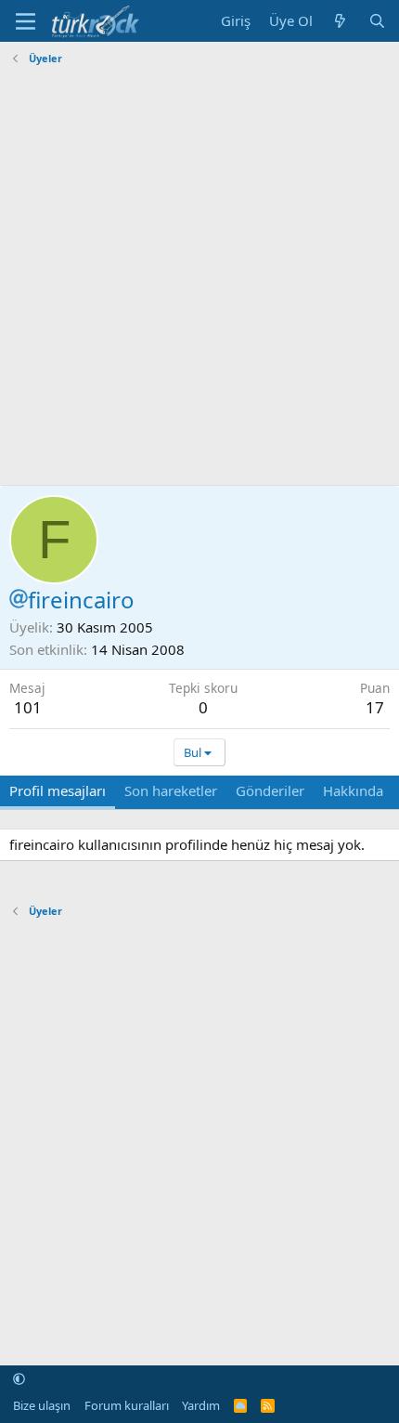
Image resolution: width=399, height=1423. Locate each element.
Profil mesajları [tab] (57, 790)
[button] (19, 1379)
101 (28, 707)
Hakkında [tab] (353, 790)
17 (375, 707)
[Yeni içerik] (340, 21)
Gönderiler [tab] (270, 790)
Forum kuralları (126, 1405)
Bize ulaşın (42, 1405)
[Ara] (377, 21)
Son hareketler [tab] (170, 790)
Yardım (201, 1405)
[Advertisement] (199, 271)
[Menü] (25, 21)
